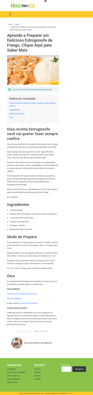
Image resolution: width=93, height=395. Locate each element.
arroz (17, 24)
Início (10, 24)
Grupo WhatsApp (13, 379)
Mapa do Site (12, 382)
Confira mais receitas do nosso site (22, 293)
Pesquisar (65, 365)
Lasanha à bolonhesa (28, 303)
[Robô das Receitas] (71, 393)
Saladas (37, 372)
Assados (37, 379)
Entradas (37, 369)
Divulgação (11, 369)
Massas (37, 376)
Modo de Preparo (16, 113)
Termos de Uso (13, 376)
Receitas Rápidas (14, 298)
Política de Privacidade (16, 372)
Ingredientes (14, 109)
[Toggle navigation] (10, 14)
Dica (11, 117)
